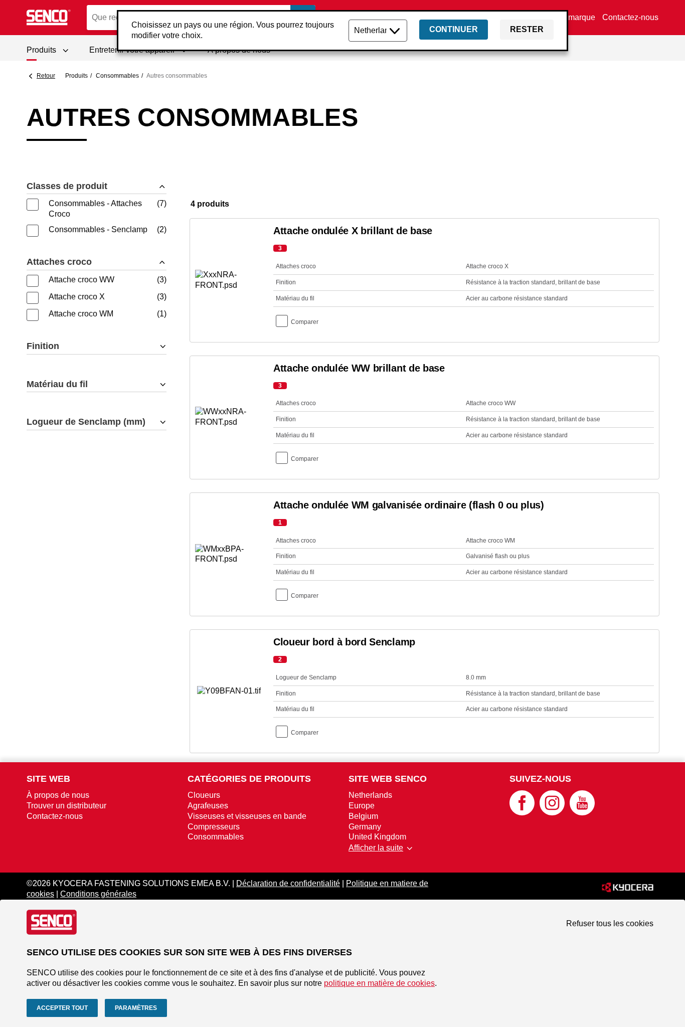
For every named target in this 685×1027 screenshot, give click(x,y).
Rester (527, 29)
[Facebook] (522, 812)
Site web (48, 779)
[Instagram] (552, 812)
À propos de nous (58, 795)
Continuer (453, 29)
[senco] (49, 17)
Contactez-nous (630, 17)
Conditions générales (98, 894)
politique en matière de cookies (379, 983)
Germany (365, 826)
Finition (43, 346)
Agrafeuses (208, 805)
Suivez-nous (540, 779)
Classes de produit (67, 186)
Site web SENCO (388, 779)
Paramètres (136, 1007)
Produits (76, 75)
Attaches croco (59, 262)
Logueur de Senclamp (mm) (86, 422)
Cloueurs (204, 795)
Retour (46, 75)
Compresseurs (214, 826)
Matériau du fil (57, 384)
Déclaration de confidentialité (288, 883)
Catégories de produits (249, 779)
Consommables (117, 75)
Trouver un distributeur (66, 805)
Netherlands (370, 795)
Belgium (363, 816)
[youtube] (582, 812)
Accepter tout (62, 1007)
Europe (362, 805)
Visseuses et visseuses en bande (247, 816)
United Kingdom (377, 836)
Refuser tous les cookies (609, 923)
